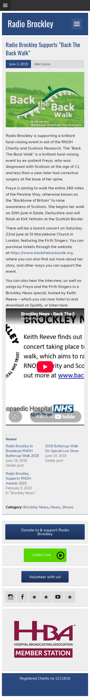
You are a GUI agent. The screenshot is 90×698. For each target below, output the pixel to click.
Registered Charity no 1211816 (45, 678)
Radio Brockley (30, 23)
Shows (67, 507)
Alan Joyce (42, 64)
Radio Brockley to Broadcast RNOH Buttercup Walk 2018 (22, 451)
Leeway (67, 690)
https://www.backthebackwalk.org (42, 252)
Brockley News (35, 507)
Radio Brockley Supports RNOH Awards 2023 (18, 478)
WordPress (44, 690)
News (55, 507)
